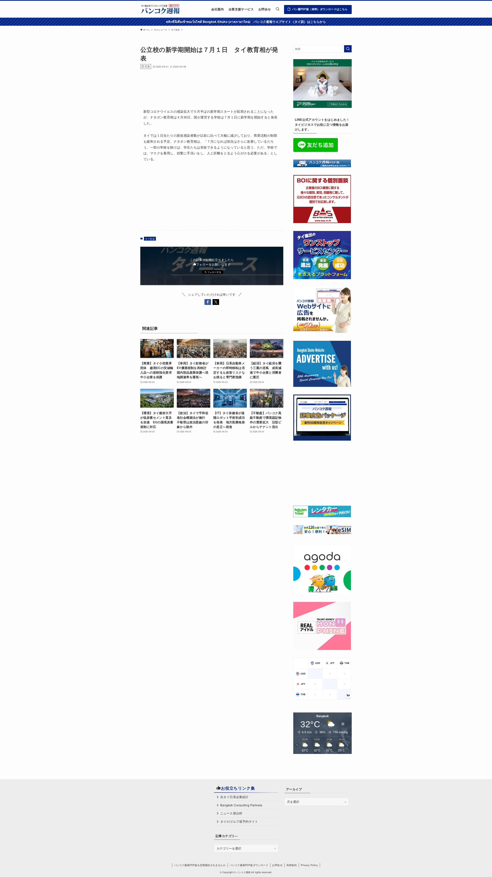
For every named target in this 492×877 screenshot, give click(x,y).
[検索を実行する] (348, 48)
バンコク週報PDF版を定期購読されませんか (200, 865)
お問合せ (277, 865)
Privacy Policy (309, 865)
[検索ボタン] (277, 9)
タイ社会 (150, 238)
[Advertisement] (210, 83)
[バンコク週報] (160, 9)
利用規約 (292, 865)
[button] (207, 302)
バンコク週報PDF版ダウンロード (249, 865)
